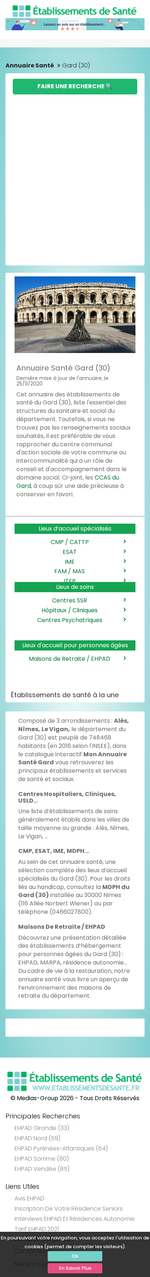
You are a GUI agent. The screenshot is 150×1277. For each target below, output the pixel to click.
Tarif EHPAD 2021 (37, 1229)
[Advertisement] (75, 173)
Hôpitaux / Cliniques (70, 610)
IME (70, 562)
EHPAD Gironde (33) (42, 1128)
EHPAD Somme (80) (42, 1158)
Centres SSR (69, 600)
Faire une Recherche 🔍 (75, 86)
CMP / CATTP (70, 542)
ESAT (70, 552)
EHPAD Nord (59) (37, 1138)
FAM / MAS (69, 571)
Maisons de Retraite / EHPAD (69, 659)
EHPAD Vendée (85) (42, 1169)
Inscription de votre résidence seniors (69, 1208)
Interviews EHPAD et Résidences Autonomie (75, 1219)
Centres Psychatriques (69, 620)
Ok (75, 1256)
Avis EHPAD (29, 1198)
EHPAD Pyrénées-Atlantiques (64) (61, 1148)
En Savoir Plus (75, 1268)
